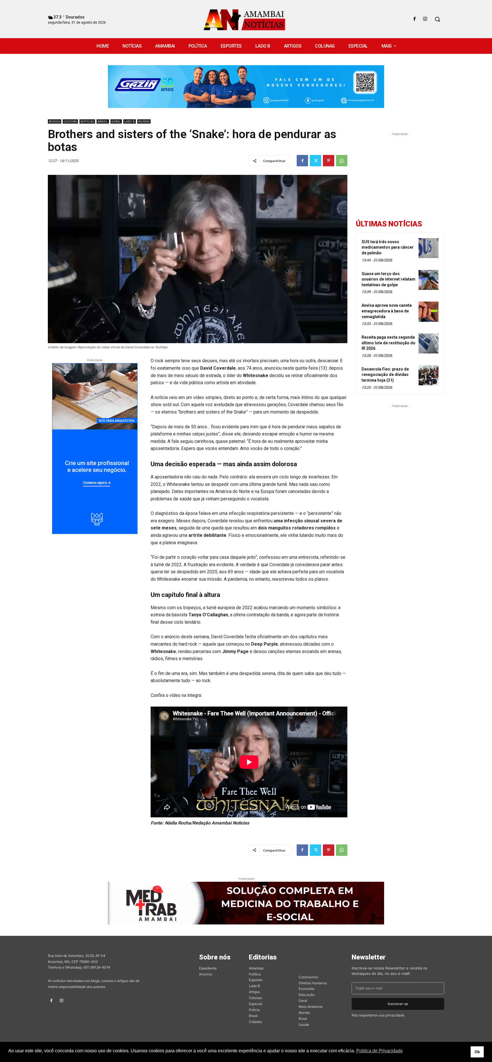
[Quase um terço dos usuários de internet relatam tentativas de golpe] (428, 280)
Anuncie (205, 974)
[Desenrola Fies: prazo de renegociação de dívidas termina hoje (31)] (428, 375)
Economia (306, 989)
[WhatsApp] (341, 160)
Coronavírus (308, 977)
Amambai (256, 968)
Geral (116, 121)
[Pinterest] (328, 160)
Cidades (255, 1022)
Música (54, 121)
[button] (437, 19)
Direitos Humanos (313, 983)
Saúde (304, 1024)
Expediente (208, 968)
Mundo (143, 121)
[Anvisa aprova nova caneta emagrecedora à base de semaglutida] (428, 312)
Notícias (87, 121)
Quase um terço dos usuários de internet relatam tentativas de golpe (388, 279)
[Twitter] (315, 160)
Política (255, 974)
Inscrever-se (398, 1004)
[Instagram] (425, 19)
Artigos (254, 992)
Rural (303, 1018)
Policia (254, 1010)
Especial (255, 1004)
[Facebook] (415, 19)
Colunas (255, 998)
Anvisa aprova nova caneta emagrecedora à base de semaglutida (387, 311)
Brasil (103, 121)
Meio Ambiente (311, 1006)
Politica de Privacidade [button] (379, 1050)
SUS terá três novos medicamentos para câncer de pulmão (388, 247)
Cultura (70, 121)
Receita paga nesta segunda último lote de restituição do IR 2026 (388, 343)
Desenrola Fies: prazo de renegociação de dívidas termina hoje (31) (385, 374)
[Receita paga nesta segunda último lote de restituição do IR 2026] (428, 343)
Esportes (256, 980)
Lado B (129, 121)
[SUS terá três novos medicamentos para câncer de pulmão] (428, 248)
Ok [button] (477, 1051)
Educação (307, 995)
